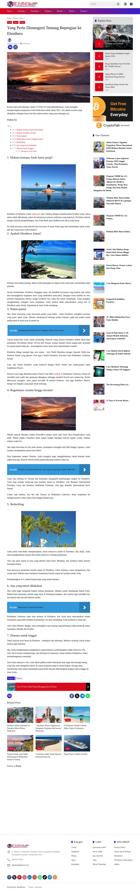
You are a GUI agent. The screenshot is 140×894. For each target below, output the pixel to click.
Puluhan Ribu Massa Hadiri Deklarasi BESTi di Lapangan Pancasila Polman (118, 201)
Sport (73, 860)
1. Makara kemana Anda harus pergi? (28, 130)
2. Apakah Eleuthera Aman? (25, 133)
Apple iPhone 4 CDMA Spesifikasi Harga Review (115, 75)
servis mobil (97, 852)
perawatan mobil (99, 847)
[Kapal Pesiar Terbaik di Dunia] (77, 743)
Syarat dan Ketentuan (122, 852)
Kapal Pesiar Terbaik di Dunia (75, 754)
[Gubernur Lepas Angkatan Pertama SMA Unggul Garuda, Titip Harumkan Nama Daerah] (99, 163)
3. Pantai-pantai (20, 136)
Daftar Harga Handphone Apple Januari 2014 (117, 54)
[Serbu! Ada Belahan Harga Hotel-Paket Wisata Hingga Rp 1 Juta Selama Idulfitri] (99, 254)
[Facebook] (71, 696)
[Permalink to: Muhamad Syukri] (10, 40)
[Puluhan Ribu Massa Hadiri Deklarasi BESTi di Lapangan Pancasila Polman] (99, 202)
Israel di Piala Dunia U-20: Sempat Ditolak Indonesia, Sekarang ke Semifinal (117, 336)
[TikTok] (45, 877)
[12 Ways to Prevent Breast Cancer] (99, 405)
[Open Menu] (131, 4)
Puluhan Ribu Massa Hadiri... (118, 232)
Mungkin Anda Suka (29, 151)
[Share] (15, 47)
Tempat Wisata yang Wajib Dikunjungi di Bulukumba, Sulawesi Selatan (17, 756)
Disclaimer (118, 856)
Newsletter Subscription (123, 860)
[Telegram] (82, 696)
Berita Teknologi (99, 864)
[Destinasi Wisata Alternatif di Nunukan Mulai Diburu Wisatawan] (20, 715)
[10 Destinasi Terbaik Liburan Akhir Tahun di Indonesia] (77, 715)
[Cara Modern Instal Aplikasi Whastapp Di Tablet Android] (99, 355)
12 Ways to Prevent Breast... (118, 401)
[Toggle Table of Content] (9, 126)
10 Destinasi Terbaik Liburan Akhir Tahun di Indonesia (75, 727)
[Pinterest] (19, 877)
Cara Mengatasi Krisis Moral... (119, 283)
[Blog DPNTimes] (22, 4)
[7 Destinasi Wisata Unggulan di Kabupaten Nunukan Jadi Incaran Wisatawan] (49, 715)
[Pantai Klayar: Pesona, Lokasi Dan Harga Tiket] (99, 270)
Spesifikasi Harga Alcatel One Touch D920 (116, 85)
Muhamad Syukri (12, 43)
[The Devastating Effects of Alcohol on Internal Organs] (99, 389)
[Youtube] (34, 877)
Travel (16, 22)
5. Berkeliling (19, 142)
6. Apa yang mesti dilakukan (25, 145)
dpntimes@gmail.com (20, 865)
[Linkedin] (29, 877)
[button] (118, 4)
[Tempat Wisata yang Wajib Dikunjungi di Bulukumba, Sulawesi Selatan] (20, 743)
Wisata (22, 22)
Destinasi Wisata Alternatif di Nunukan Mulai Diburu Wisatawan (18, 728)
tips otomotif (98, 856)
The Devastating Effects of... (118, 385)
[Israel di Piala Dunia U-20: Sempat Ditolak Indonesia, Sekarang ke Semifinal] (99, 337)
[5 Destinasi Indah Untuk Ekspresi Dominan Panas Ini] (49, 743)
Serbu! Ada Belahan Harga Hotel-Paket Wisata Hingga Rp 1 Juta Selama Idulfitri (117, 252)
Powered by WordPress (16, 887)
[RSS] (55, 877)
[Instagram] (24, 877)
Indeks (116, 864)
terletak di (58, 374)
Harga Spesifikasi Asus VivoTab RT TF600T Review (117, 65)
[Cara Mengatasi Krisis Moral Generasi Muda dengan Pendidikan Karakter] (99, 288)
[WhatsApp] (87, 696)
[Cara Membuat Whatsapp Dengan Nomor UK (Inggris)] (99, 371)
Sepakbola (75, 852)
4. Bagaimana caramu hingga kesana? (28, 139)
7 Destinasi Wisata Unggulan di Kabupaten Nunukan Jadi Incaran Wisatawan (48, 728)
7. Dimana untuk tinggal (23, 148)
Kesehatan (75, 864)
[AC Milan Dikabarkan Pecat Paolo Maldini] (99, 321)
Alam (9, 22)
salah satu (36, 214)
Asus (95, 860)
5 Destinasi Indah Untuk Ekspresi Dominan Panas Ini (48, 755)
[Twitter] (77, 696)
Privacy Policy (120, 847)
